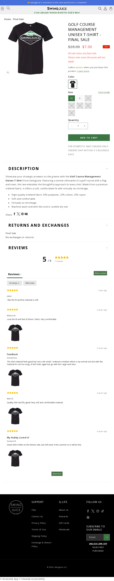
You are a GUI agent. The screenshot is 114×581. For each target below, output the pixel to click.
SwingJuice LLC (60, 567)
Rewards (63, 516)
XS (71, 98)
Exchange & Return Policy (41, 544)
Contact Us (37, 516)
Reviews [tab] (14, 274)
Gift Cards (64, 523)
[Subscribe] (107, 537)
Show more (57, 474)
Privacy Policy (39, 523)
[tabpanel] (57, 379)
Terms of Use (39, 529)
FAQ (34, 509)
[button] (100, 8)
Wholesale (64, 529)
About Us (64, 509)
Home (7, 19)
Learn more (83, 71)
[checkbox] (30, 283)
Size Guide (104, 92)
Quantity (73, 120)
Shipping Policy (39, 536)
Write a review (100, 273)
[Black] (72, 84)
